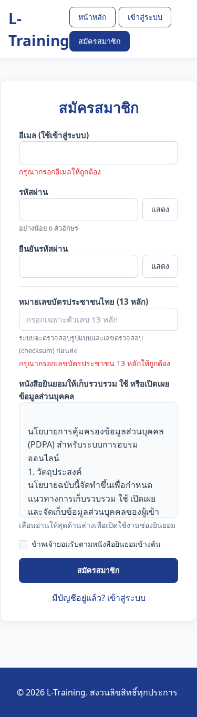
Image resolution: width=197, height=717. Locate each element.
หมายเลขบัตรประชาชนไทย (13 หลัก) (83, 301)
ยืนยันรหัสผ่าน (43, 248)
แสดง (160, 209)
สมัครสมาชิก (99, 41)
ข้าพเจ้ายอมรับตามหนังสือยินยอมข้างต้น (96, 544)
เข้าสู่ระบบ (145, 17)
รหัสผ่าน (33, 191)
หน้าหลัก (92, 17)
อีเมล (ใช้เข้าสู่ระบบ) (54, 135)
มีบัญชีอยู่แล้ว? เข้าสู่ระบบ (99, 598)
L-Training (38, 29)
